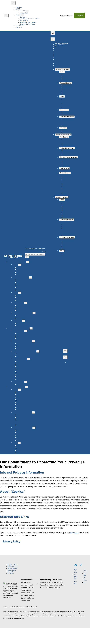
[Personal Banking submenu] (30, 277)
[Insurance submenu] (23, 321)
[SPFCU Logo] (13, 256)
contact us (74, 532)
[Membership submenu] (25, 331)
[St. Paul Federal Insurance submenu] (37, 351)
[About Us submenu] (22, 15)
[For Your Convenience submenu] (33, 428)
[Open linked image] (55, 46)
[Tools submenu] (19, 443)
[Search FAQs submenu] (25, 382)
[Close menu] (13, 3)
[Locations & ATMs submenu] (27, 11)
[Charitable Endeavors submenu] (34, 313)
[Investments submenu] (25, 303)
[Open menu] (6, 15)
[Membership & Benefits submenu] (31, 328)
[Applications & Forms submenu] (33, 341)
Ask (27, 257)
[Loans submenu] (19, 265)
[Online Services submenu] (28, 359)
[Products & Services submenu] (27, 262)
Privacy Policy (11, 541)
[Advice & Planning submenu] (26, 387)
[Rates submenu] (19, 390)
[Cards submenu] (19, 293)
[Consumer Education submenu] (33, 412)
